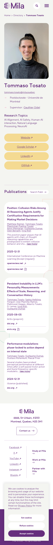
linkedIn (14, 464)
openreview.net (15, 263)
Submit (45, 192)
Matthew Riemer (15, 224)
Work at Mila (39, 460)
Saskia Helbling (33, 299)
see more (32, 244)
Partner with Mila (38, 470)
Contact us (24, 430)
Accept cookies (27, 533)
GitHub (25, 165)
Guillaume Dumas (33, 228)
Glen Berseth (14, 230)
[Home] (14, 8)
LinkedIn (25, 156)
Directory (18, 15)
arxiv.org (11, 329)
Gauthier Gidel (32, 107)
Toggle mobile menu (46, 5)
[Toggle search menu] (36, 5)
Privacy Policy (25, 505)
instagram (14, 469)
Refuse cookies (26, 525)
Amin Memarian (15, 228)
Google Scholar (25, 146)
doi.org (10, 323)
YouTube (14, 458)
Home (7, 15)
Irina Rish (26, 230)
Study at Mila (39, 451)
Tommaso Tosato (34, 224)
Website (25, 137)
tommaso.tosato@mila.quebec (19, 92)
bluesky (14, 475)
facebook (14, 447)
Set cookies (26, 518)
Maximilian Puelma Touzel (20, 226)
